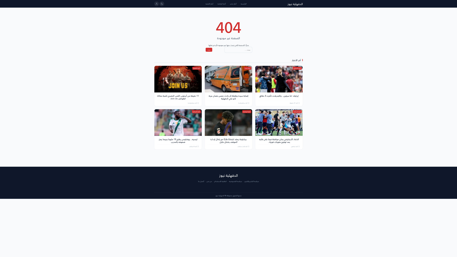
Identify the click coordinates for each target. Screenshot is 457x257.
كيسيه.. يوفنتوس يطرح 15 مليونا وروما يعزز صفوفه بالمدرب (178, 140)
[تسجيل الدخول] (156, 3)
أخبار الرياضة (222, 3)
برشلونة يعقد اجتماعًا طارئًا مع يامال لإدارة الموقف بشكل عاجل (228, 140)
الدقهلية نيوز (295, 4)
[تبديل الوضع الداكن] (161, 3)
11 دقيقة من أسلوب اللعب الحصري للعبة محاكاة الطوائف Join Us (178, 97)
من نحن (209, 181)
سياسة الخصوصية (235, 181)
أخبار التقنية (209, 3)
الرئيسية (243, 3)
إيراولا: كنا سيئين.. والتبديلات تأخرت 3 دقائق (279, 96)
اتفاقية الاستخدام (220, 181)
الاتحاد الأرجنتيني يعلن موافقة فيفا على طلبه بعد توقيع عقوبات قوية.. (279, 140)
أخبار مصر (233, 3)
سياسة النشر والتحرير (251, 181)
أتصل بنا (201, 181)
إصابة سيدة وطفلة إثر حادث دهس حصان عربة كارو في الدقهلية (228, 97)
